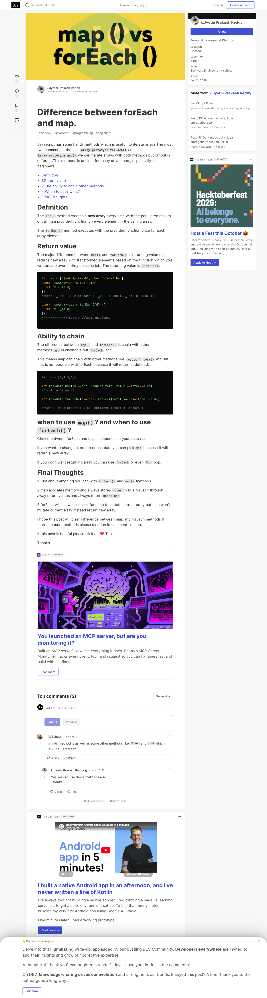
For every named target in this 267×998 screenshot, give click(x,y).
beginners (103, 133)
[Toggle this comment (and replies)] (40, 743)
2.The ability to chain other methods (73, 186)
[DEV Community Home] (15, 5)
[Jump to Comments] (17, 93)
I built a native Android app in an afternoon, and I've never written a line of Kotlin (105, 888)
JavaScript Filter (220, 105)
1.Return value (54, 180)
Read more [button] (48, 672)
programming (82, 133)
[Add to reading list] (17, 107)
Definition (50, 175)
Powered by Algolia (131, 5)
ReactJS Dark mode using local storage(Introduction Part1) (212, 142)
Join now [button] (32, 991)
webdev (45, 133)
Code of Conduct (94, 800)
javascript (62, 133)
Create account (241, 5)
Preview (71, 722)
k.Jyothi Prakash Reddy (63, 88)
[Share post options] (17, 133)
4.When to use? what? (61, 191)
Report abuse (118, 800)
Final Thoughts (54, 197)
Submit (52, 722)
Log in (218, 5)
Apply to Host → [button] (204, 262)
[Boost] (17, 120)
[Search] (27, 5)
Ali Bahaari (55, 736)
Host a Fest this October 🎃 (219, 233)
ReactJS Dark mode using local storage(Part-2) (212, 122)
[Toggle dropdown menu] (170, 555)
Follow (221, 31)
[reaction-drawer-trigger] (17, 78)
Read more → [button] (50, 930)
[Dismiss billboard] (258, 941)
